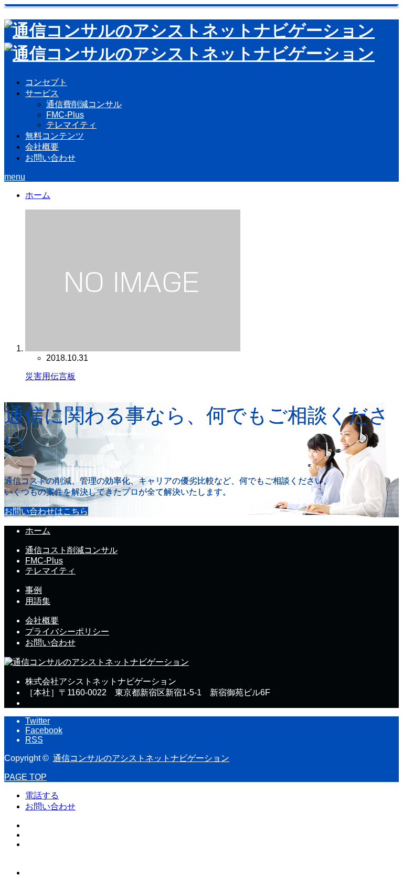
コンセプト (46, 82)
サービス (42, 93)
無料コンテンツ (54, 135)
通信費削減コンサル (84, 104)
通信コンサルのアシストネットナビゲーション (141, 758)
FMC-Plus (65, 114)
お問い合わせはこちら (46, 511)
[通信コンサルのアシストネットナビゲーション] (96, 662)
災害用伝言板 (50, 376)
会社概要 (42, 146)
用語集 (37, 601)
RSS (34, 739)
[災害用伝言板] (132, 348)
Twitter (37, 720)
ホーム (37, 530)
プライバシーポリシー (67, 631)
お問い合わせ (50, 157)
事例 (33, 590)
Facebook (43, 730)
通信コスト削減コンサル (71, 550)
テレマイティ (71, 124)
